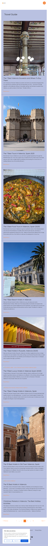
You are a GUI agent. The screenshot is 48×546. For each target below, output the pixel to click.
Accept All (24, 540)
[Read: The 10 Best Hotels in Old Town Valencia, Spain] (24, 434)
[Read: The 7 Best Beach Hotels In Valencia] (24, 269)
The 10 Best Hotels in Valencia (14, 484)
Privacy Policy (38, 530)
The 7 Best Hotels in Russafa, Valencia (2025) (20, 351)
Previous (5, 520)
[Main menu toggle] (44, 3)
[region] (16, 536)
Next (43, 520)
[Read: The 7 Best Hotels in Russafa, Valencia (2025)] (24, 332)
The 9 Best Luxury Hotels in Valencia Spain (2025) (22, 371)
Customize (8, 540)
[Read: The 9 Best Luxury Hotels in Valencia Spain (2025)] (19, 367)
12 (33, 520)
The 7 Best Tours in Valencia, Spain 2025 (18, 154)
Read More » (6, 91)
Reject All (16, 540)
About (31, 530)
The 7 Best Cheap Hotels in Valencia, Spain (20, 391)
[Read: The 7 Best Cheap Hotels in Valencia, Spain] (15, 387)
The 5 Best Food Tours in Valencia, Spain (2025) (21, 227)
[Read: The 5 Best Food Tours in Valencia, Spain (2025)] (24, 196)
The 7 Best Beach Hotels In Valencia (17, 300)
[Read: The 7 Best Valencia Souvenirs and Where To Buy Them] (24, 48)
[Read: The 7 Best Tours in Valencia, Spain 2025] (24, 123)
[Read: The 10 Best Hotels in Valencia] (9, 480)
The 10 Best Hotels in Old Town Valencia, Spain (21, 464)
